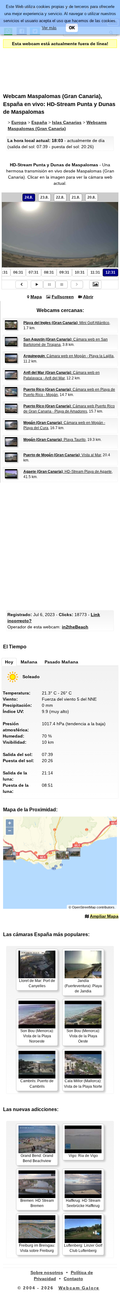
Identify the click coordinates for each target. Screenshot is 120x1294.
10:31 (80, 272)
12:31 (110, 272)
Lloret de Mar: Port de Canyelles (37, 983)
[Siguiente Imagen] (77, 284)
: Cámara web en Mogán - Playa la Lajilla (68, 356)
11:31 (95, 272)
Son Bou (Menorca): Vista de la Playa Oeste (83, 1036)
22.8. (60, 197)
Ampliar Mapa (104, 916)
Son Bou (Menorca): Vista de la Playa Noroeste (37, 1036)
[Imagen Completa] (95, 284)
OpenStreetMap (84, 907)
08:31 (49, 272)
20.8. (91, 197)
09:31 (64, 272)
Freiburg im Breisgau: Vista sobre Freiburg (37, 1248)
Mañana (29, 661)
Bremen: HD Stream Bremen (37, 1203)
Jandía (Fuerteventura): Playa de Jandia (83, 986)
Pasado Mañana (61, 661)
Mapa (36, 296)
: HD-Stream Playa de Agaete (67, 471)
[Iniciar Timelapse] (37, 284)
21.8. (76, 197)
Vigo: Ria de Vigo (83, 1156)
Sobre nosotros (46, 1272)
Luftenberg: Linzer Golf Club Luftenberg (83, 1248)
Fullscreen (63, 296)
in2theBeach (75, 626)
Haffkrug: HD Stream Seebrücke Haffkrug (83, 1203)
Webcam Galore (78, 1287)
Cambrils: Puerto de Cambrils (37, 1083)
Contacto (73, 1278)
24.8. (29, 197)
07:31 (33, 272)
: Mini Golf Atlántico (66, 323)
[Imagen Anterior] (21, 284)
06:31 (18, 272)
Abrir (88, 296)
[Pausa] (49, 284)
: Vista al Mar (62, 455)
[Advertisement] (54, 66)
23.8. (44, 197)
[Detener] (61, 284)
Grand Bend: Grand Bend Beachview (37, 1158)
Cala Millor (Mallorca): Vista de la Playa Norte (83, 1083)
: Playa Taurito (54, 439)
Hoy (9, 661)
